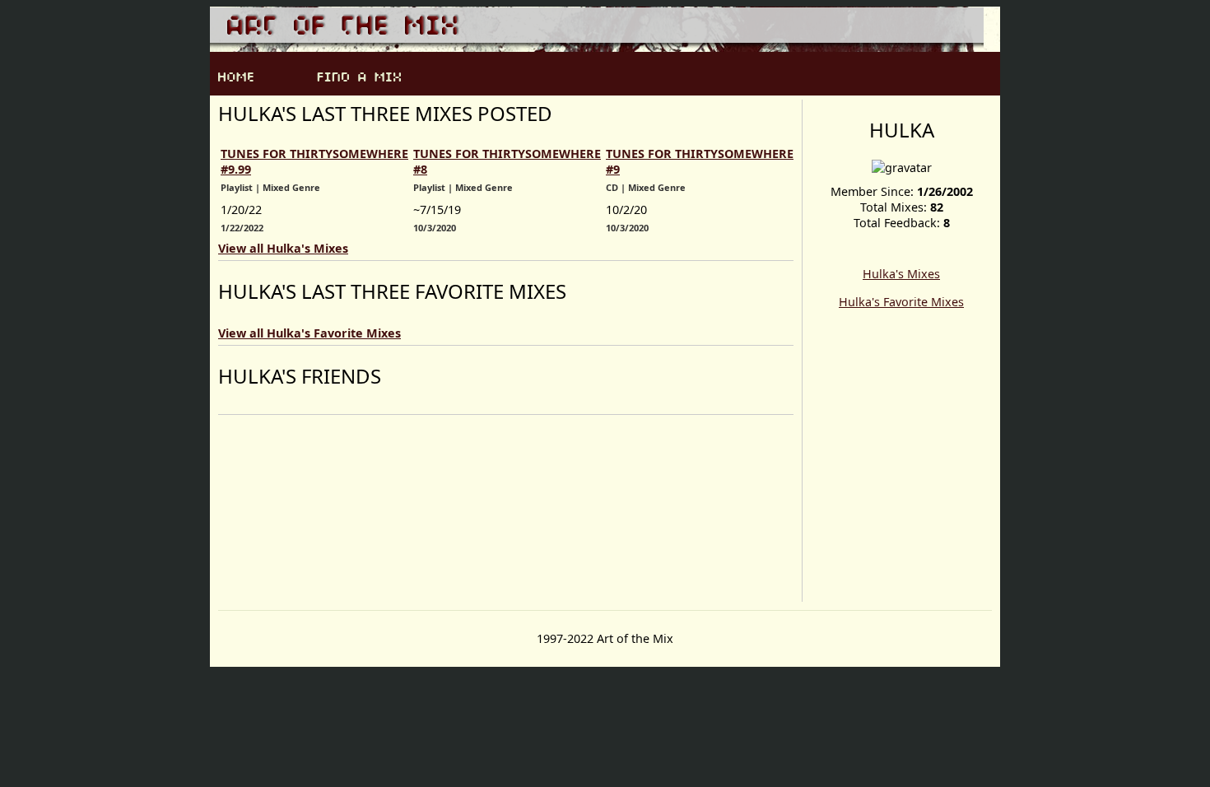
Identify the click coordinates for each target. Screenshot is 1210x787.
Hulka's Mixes (901, 274)
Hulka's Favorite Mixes (901, 302)
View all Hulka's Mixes (283, 248)
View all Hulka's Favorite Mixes (309, 333)
